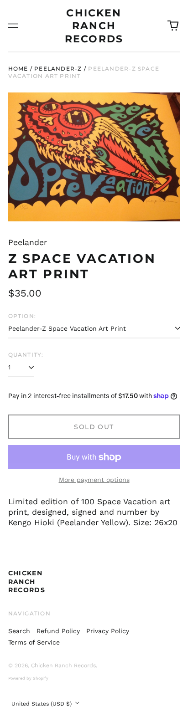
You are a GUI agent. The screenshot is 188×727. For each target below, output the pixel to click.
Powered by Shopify (28, 678)
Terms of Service (34, 642)
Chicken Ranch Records (94, 26)
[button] (173, 26)
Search (19, 631)
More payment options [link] (94, 479)
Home (18, 68)
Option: (22, 315)
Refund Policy (58, 631)
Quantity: (26, 354)
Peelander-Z (58, 68)
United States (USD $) (42, 704)
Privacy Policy (107, 631)
